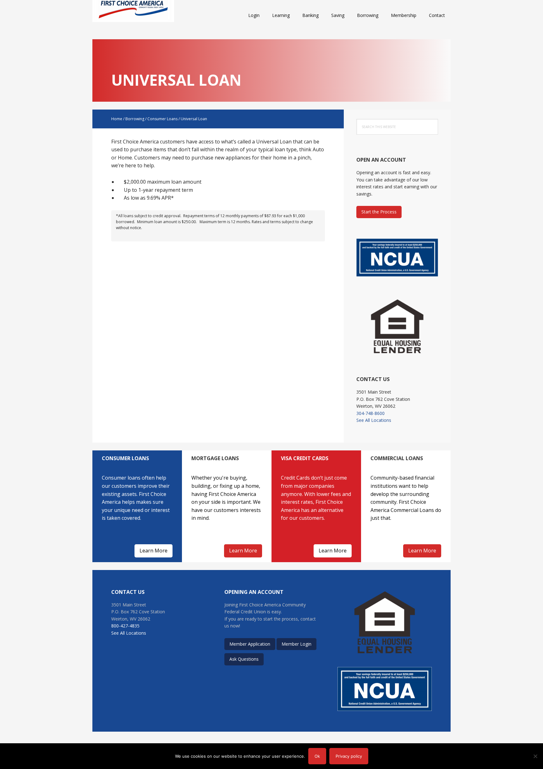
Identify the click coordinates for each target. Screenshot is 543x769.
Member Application (249, 644)
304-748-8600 (370, 413)
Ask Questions (244, 659)
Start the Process (379, 212)
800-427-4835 (125, 626)
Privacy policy (349, 756)
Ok (317, 756)
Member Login (296, 644)
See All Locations (373, 420)
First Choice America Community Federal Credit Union (133, 15)
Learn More (153, 550)
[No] (535, 756)
